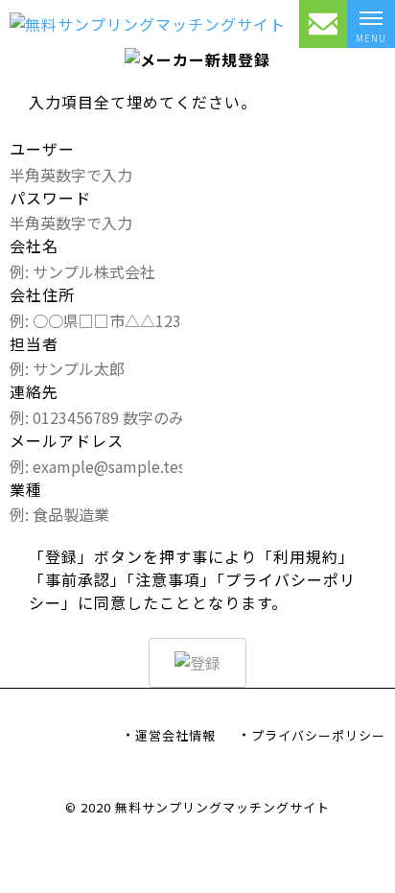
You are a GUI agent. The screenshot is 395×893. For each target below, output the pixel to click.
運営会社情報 (175, 735)
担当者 (34, 343)
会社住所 (42, 294)
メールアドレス (67, 440)
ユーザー (42, 148)
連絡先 (34, 391)
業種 (26, 489)
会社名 (34, 245)
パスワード (50, 197)
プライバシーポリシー (318, 735)
